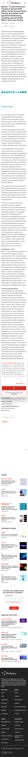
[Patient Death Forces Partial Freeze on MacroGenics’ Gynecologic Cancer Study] (23, 634)
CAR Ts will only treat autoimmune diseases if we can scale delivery (9, 535)
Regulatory (4, 632)
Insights (3, 515)
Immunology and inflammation (6, 504)
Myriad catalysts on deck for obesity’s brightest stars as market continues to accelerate (9, 546)
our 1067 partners (11, 363)
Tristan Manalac (4, 496)
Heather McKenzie (18, 627)
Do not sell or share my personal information (14, 393)
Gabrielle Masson (5, 485)
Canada (4, 421)
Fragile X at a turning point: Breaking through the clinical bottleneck (8, 519)
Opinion (3, 532)
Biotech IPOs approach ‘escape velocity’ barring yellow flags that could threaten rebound (9, 557)
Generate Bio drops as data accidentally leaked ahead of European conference (8, 482)
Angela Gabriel (18, 651)
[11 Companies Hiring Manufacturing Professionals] (23, 658)
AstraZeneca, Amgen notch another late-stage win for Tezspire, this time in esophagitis (9, 508)
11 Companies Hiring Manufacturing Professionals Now (9, 648)
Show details (19, 383)
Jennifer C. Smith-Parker (6, 521)
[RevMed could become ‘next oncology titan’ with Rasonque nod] (23, 492)
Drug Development (6, 479)
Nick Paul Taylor (4, 570)
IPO (2, 553)
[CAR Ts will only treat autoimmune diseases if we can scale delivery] (23, 535)
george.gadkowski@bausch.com (10, 406)
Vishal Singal (4, 537)
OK (14, 388)
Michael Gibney (4, 549)
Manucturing (5, 564)
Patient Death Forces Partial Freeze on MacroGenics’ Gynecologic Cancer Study (9, 636)
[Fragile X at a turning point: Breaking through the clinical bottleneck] (23, 518)
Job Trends (4, 644)
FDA (2, 574)
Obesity (3, 542)
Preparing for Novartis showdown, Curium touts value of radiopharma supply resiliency (10, 567)
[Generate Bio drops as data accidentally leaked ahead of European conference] (23, 481)
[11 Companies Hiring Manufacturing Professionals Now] (23, 646)
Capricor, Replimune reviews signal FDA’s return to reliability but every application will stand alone (9, 578)
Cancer (3, 489)
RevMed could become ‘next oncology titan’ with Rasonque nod (8, 493)
